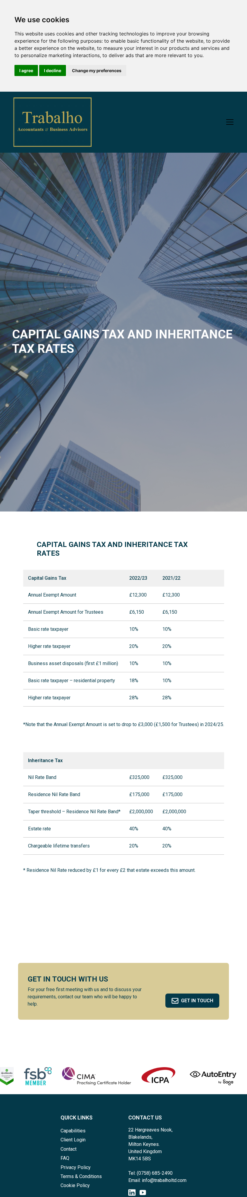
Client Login (73, 1140)
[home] (52, 122)
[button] (229, 122)
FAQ (65, 1158)
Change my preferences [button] (96, 70)
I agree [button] (26, 70)
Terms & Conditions (81, 1176)
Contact (69, 1149)
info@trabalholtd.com (164, 1180)
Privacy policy (76, 1167)
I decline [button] (52, 70)
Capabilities (73, 1131)
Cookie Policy (75, 1185)
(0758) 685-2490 (155, 1173)
